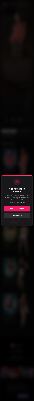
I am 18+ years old (17, 209)
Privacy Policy (20, 222)
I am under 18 (17, 215)
